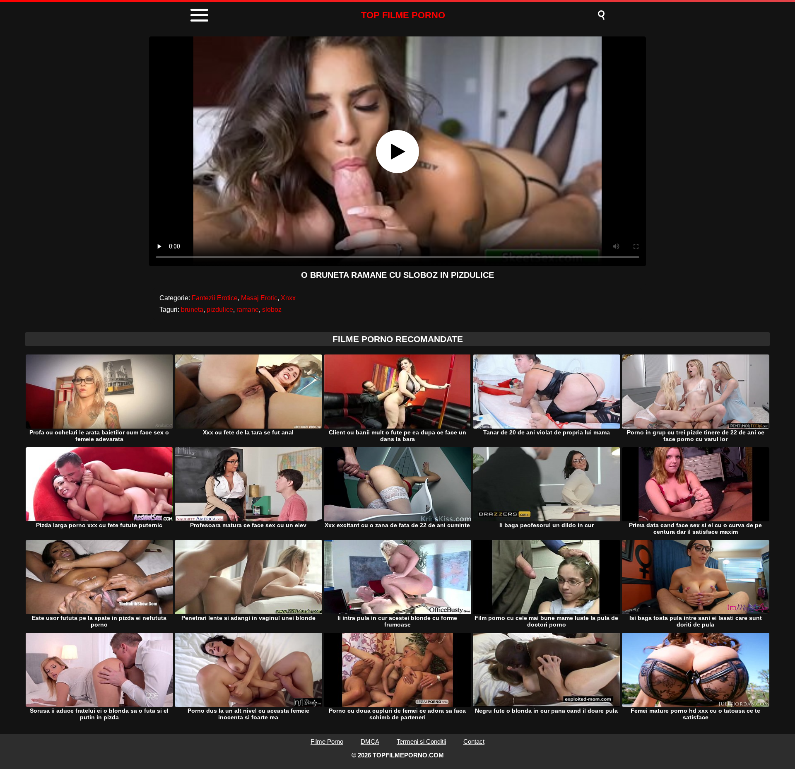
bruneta (192, 309)
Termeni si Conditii (421, 741)
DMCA (370, 741)
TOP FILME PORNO (403, 15)
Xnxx (288, 297)
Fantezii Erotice (215, 297)
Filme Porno (327, 741)
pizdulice (220, 309)
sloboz (272, 309)
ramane (247, 309)
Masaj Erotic (259, 297)
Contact (473, 741)
